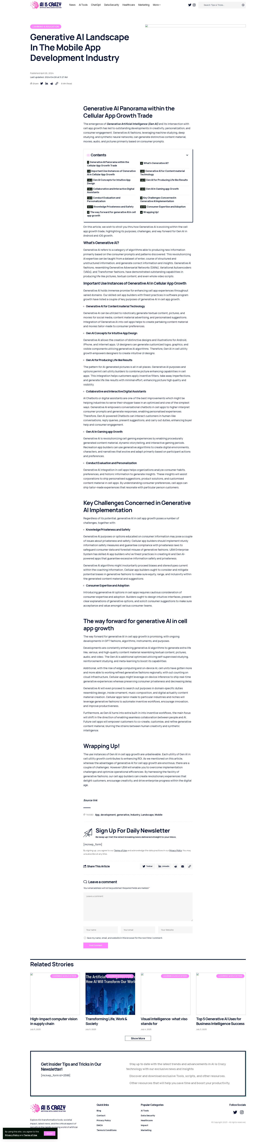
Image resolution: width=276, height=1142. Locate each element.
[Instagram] (194, 5)
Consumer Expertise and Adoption (166, 206)
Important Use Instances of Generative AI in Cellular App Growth (111, 172)
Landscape (147, 814)
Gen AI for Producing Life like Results (167, 179)
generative (123, 814)
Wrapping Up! (151, 212)
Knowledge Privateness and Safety (114, 206)
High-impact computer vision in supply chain (53, 1021)
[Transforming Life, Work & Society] (110, 994)
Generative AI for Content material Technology (162, 172)
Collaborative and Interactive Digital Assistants (110, 190)
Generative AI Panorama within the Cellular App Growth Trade (108, 163)
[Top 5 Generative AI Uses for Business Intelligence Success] (221, 994)
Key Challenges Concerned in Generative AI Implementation (158, 199)
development (108, 814)
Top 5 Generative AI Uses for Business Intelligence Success (220, 1021)
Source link (90, 800)
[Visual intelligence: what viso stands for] (165, 994)
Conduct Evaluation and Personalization (103, 199)
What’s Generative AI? (156, 163)
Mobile (158, 814)
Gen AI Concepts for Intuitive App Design (109, 181)
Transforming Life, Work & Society (106, 1021)
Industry (135, 814)
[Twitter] (189, 5)
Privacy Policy (12, 1135)
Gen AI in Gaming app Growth (162, 188)
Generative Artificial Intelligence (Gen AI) (132, 124)
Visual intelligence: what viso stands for (164, 1021)
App (97, 814)
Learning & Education (45, 26)
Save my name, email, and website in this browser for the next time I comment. (125, 938)
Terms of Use (30, 1135)
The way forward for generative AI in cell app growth (111, 214)
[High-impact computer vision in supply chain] (55, 994)
